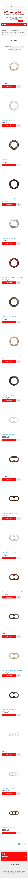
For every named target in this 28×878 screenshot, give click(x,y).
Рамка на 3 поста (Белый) (8, 788)
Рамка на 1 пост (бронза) (8, 159)
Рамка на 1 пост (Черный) (8, 395)
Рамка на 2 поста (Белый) (8, 434)
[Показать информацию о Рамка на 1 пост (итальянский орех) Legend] (14, 263)
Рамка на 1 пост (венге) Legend (10, 198)
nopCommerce (16, 873)
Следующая (25, 844)
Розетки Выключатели (12, 30)
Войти (17, 3)
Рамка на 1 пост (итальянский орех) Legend (13, 277)
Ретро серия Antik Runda (19, 32)
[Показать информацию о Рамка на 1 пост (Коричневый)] (14, 302)
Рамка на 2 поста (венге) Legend (10, 513)
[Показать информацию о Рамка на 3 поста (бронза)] (14, 813)
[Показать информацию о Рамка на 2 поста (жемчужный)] (14, 538)
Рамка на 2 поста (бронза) (8, 474)
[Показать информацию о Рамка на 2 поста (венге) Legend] (14, 498)
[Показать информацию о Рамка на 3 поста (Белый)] (14, 773)
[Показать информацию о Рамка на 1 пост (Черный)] (14, 380)
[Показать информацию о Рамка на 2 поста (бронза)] (14, 459)
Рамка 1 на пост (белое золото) (10, 81)
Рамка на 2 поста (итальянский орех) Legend (13, 591)
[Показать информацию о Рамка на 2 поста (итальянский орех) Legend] (14, 577)
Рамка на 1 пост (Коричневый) (10, 316)
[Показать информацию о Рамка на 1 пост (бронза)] (14, 145)
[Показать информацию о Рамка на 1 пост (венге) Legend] (14, 184)
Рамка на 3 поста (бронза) (8, 827)
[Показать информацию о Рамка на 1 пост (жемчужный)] (14, 223)
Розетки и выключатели (7, 32)
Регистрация (12, 3)
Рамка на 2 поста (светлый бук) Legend (12, 670)
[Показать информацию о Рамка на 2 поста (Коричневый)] (14, 616)
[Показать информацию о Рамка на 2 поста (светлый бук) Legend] (14, 655)
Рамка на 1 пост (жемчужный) (9, 238)
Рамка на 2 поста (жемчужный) (10, 552)
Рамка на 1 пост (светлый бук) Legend (11, 356)
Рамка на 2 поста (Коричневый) (10, 631)
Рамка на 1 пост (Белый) (8, 120)
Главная (4, 30)
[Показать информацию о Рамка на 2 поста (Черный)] (14, 695)
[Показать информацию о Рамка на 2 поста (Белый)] (14, 420)
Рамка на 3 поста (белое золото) (10, 749)
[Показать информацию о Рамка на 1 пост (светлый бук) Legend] (14, 341)
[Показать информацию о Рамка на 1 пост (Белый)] (14, 105)
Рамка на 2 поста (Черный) (9, 709)
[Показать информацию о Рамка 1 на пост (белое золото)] (14, 66)
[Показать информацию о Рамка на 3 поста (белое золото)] (14, 734)
